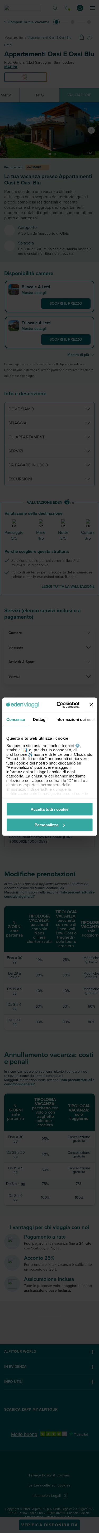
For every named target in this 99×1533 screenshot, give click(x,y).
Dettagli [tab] (40, 719)
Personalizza (46, 824)
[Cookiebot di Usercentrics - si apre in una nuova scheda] (59, 704)
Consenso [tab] (15, 719)
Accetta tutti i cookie (49, 809)
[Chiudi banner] (91, 705)
